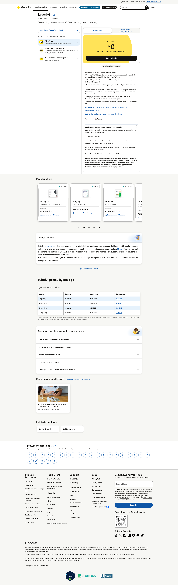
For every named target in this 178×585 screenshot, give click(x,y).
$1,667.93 (119, 313)
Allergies (50, 508)
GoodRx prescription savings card (34, 490)
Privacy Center (97, 483)
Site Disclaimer (97, 490)
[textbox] (134, 484)
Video (49, 501)
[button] (89, 7)
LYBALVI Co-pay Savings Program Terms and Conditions (103, 114)
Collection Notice (97, 494)
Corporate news (75, 518)
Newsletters (51, 505)
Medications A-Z (30, 494)
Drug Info (42, 22)
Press (71, 495)
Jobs (71, 510)
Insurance (28, 481)
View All (54, 446)
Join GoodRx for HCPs (153, 2)
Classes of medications (32, 504)
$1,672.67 (119, 299)
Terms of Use (96, 486)
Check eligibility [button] (112, 58)
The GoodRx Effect (76, 503)
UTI (48, 512)
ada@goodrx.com (145, 558)
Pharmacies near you (54, 483)
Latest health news (53, 497)
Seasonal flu (51, 520)
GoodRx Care (29, 522)
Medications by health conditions (32, 499)
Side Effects (73, 22)
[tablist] (111, 30)
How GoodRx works (53, 479)
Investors (73, 514)
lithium (120, 249)
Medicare (93, 22)
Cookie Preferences (98, 497)
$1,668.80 (119, 303)
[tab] (97, 30)
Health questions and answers (57, 523)
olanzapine (49, 246)
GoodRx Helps (74, 506)
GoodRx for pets (30, 515)
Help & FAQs (74, 479)
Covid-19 (50, 516)
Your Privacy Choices (99, 507)
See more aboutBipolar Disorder (78, 379)
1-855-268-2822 (133, 558)
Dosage (83, 22)
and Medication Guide (92, 111)
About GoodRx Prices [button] (90, 268)
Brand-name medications (57, 22)
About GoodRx (74, 492)
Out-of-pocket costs (31, 507)
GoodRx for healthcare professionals (55, 487)
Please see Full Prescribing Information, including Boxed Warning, (106, 107)
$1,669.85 (119, 308)
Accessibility (74, 483)
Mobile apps (29, 485)
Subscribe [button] (141, 505)
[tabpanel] (111, 103)
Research (73, 499)
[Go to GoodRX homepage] (24, 7)
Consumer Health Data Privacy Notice (99, 502)
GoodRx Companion (31, 519)
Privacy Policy (96, 479)
